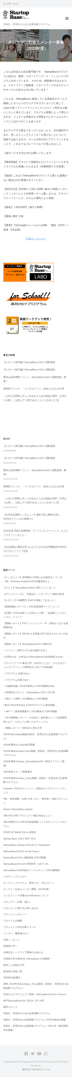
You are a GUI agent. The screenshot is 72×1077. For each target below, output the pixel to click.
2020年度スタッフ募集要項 (17, 772)
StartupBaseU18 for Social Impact (21, 851)
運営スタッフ (10, 1007)
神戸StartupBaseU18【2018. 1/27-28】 (24, 1000)
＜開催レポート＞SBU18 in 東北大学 (22, 728)
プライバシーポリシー (15, 914)
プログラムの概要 (12, 921)
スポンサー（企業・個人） (17, 902)
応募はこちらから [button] (36, 238)
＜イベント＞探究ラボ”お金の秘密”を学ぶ (25, 650)
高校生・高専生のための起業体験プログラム (26, 1013)
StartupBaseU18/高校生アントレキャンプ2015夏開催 (31, 870)
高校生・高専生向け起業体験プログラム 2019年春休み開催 (34, 1019)
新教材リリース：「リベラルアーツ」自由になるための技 (33, 388)
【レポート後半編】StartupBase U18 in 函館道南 (29, 362)
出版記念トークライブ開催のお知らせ (23, 952)
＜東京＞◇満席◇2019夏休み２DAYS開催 (25, 698)
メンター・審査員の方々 (16, 933)
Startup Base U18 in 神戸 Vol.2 (19, 838)
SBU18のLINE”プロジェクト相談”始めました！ (28, 815)
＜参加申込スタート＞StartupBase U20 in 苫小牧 (29, 692)
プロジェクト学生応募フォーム (19, 927)
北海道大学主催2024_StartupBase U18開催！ (27, 958)
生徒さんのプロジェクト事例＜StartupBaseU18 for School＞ (35, 994)
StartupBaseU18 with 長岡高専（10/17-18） (26, 864)
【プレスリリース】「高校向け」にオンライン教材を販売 (33, 594)
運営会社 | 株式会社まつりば (36, 1069)
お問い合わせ (12, 4)
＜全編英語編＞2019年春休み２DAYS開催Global (28, 686)
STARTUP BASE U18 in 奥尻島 (19, 832)
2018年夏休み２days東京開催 (19, 744)
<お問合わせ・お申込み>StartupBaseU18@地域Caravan (33, 657)
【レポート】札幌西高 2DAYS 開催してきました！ (30, 600)
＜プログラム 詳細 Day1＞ (17, 673)
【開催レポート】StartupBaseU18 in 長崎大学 (27, 644)
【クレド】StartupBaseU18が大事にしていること (29, 587)
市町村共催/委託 (11, 977)
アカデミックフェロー (15, 876)
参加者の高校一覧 (12, 971)
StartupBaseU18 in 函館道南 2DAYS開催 (24, 857)
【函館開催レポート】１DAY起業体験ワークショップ (31, 606)
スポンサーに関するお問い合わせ (21, 908)
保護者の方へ (10, 946)
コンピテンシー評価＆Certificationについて (26, 895)
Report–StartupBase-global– (18, 809)
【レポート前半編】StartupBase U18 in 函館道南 (29, 369)
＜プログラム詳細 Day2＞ (17, 680)
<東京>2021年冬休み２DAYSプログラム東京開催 (29, 705)
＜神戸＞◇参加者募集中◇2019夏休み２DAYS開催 (30, 711)
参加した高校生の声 (13, 965)
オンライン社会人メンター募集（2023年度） (27, 889)
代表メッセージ (11, 940)
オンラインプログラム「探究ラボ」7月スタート (28, 883)
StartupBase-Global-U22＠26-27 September (26, 845)
